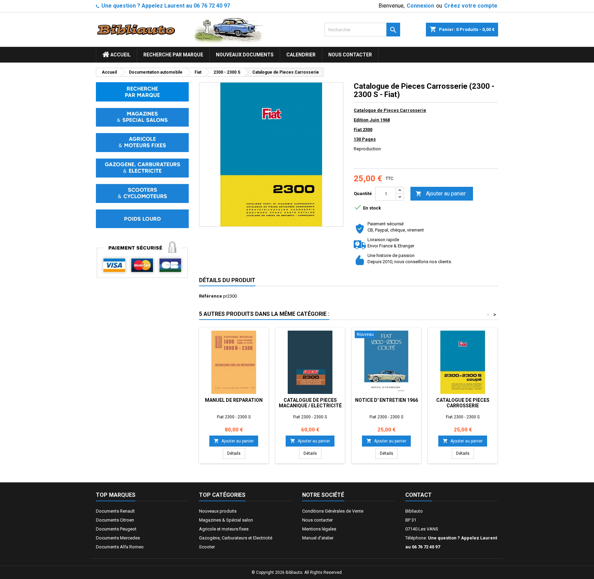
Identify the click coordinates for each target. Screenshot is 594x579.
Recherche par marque (173, 54)
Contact (418, 495)
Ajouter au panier (441, 193)
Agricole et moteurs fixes (224, 529)
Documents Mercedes (118, 537)
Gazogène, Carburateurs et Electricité (235, 537)
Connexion (420, 5)
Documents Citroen (115, 520)
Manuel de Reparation (234, 400)
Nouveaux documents (245, 54)
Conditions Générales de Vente (332, 511)
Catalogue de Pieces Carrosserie (463, 402)
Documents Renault (115, 511)
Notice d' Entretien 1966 (386, 400)
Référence (210, 296)
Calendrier (301, 54)
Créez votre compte (470, 5)
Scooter (207, 546)
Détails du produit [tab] (227, 280)
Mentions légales (319, 529)
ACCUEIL (120, 54)
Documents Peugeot (116, 529)
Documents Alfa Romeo (120, 546)
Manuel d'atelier (317, 537)
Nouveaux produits (217, 511)
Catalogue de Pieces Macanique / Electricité (310, 402)
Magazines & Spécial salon (226, 520)
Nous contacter (350, 54)
